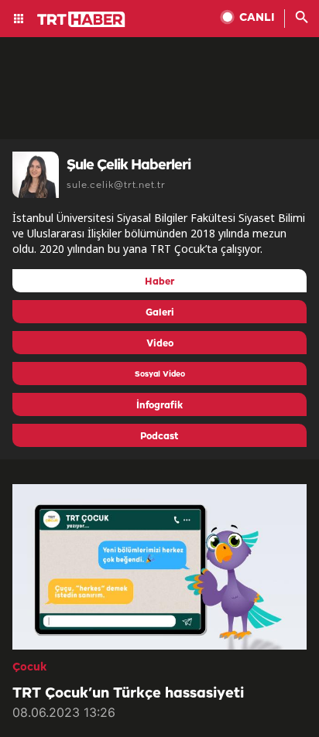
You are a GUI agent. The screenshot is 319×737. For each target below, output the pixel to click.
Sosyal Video (160, 374)
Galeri (160, 313)
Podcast (159, 437)
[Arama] (302, 18)
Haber (159, 282)
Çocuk (29, 668)
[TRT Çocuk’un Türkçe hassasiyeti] (159, 567)
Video (159, 344)
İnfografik (159, 406)
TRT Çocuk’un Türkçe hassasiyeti (128, 693)
